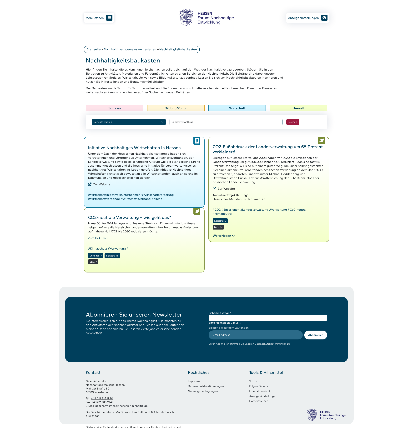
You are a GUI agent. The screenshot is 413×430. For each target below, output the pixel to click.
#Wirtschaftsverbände (104, 199)
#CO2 (217, 209)
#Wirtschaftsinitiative (103, 195)
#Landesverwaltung (254, 209)
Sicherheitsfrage (219, 313)
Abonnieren (315, 335)
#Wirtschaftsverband (136, 199)
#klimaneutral (222, 213)
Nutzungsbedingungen (203, 391)
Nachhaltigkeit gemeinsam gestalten (130, 49)
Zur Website (101, 184)
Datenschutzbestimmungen (206, 386)
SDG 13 (218, 226)
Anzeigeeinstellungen (303, 18)
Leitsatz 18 (112, 255)
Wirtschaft (237, 108)
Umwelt (298, 108)
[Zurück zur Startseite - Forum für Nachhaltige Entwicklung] (206, 17)
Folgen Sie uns (258, 386)
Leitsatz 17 (220, 220)
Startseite (94, 49)
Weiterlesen (222, 236)
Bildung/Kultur (176, 108)
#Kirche (156, 199)
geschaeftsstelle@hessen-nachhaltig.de (121, 405)
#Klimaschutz (97, 248)
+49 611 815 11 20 (102, 398)
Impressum (195, 381)
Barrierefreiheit (258, 401)
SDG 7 (93, 261)
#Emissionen (230, 209)
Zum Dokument (99, 238)
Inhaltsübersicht (259, 391)
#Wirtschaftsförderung (157, 195)
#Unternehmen (130, 195)
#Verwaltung (278, 209)
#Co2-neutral (297, 209)
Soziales (114, 108)
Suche (253, 381)
